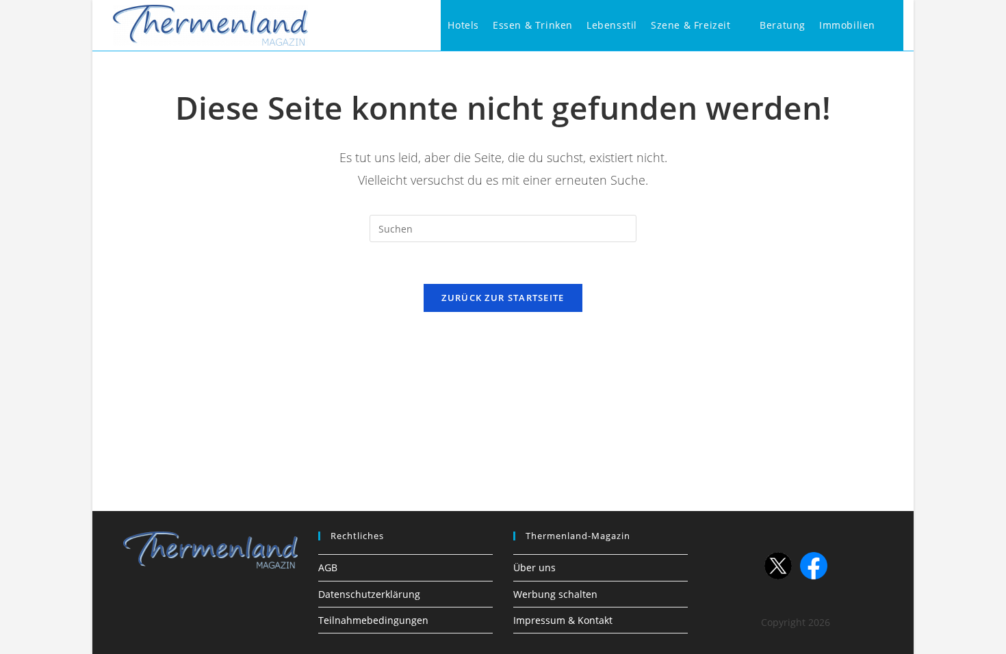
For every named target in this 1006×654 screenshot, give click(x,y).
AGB (327, 567)
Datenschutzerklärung (369, 594)
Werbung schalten (555, 594)
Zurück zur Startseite (502, 297)
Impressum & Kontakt (562, 620)
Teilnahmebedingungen (373, 620)
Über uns (534, 567)
